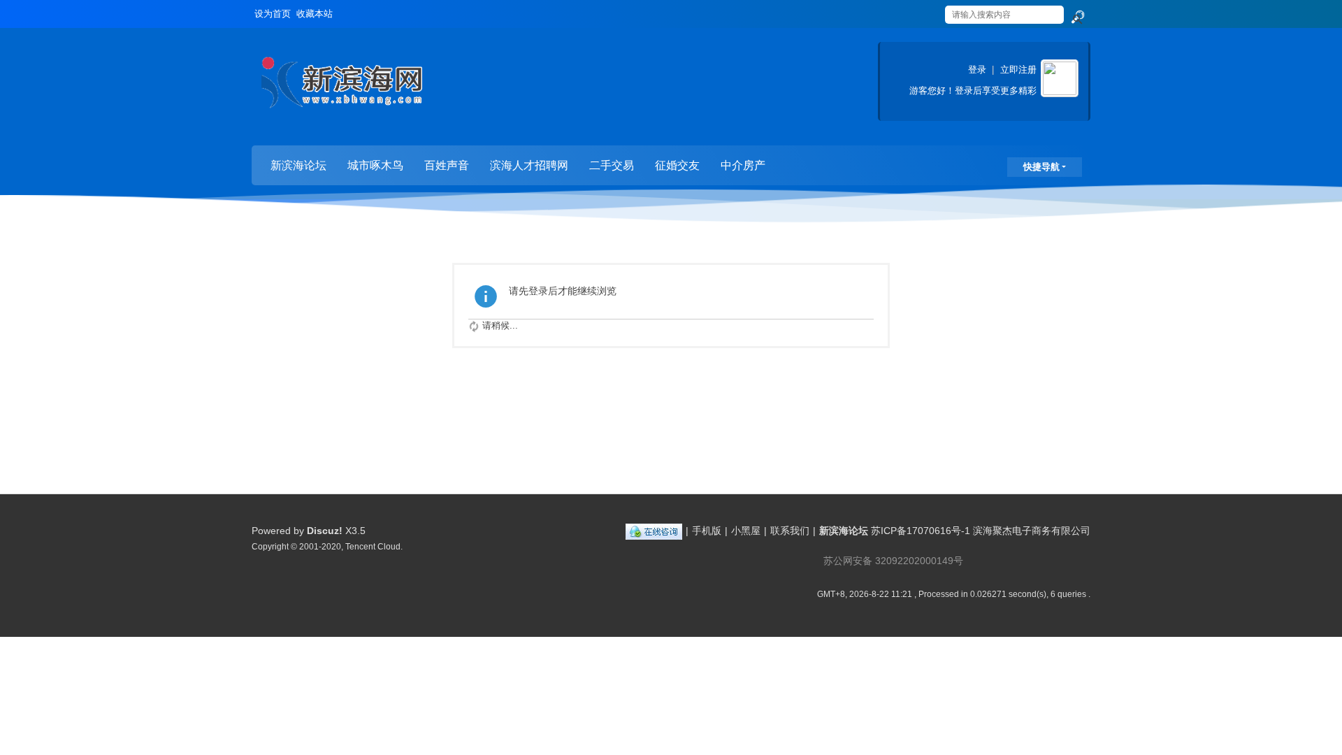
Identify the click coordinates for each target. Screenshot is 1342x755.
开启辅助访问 (931, 9)
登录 (977, 69)
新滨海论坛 (298, 165)
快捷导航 (1041, 166)
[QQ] (654, 530)
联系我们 (789, 530)
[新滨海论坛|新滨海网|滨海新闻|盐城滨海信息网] (341, 87)
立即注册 (1018, 69)
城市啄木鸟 (375, 165)
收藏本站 (314, 13)
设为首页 (272, 13)
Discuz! (324, 530)
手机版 (706, 530)
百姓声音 (446, 165)
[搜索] (1077, 17)
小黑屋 (745, 530)
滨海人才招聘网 (529, 165)
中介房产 (743, 165)
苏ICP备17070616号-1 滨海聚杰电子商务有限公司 (980, 530)
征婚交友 (677, 165)
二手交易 (611, 165)
